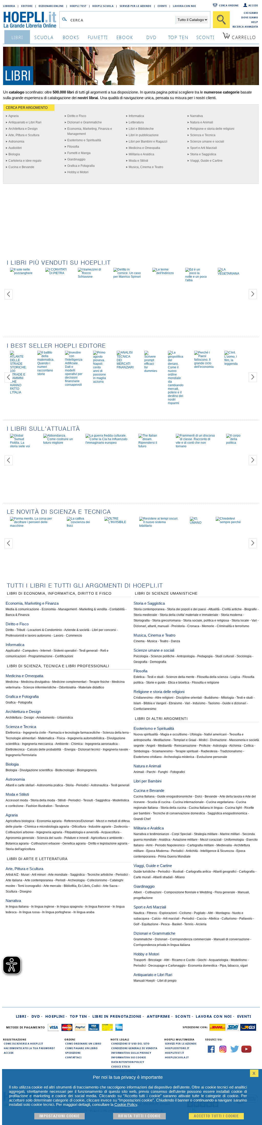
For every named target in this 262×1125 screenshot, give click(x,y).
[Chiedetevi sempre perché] (229, 522)
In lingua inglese (42, 906)
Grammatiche (143, 939)
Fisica (61, 738)
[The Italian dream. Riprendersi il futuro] (151, 446)
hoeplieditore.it (177, 1048)
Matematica (46, 738)
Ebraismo (175, 703)
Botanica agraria (17, 843)
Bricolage (155, 960)
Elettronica (13, 732)
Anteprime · (160, 1016)
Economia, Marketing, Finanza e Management (89, 131)
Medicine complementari (69, 682)
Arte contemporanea (39, 880)
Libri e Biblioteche (141, 129)
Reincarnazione (185, 745)
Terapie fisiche (99, 682)
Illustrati (178, 871)
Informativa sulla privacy (131, 1052)
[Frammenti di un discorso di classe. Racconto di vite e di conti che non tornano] (195, 446)
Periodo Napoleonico (170, 845)
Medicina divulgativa (35, 682)
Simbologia (141, 751)
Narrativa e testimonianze (151, 834)
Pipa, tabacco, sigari (234, 965)
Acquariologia (218, 960)
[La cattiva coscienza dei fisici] (80, 526)
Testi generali (88, 650)
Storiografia (142, 620)
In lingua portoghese (56, 912)
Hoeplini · (56, 1016)
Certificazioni (64, 656)
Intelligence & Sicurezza (217, 851)
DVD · (37, 1016)
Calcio (156, 918)
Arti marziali (171, 918)
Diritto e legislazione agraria (107, 843)
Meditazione (162, 740)
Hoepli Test (78, 5)
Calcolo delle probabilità (44, 749)
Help (254, 22)
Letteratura (136, 122)
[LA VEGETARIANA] (230, 273)
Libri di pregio (167, 980)
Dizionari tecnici (89, 749)
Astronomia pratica (50, 785)
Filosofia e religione (205, 682)
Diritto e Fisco (76, 116)
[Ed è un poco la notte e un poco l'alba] (196, 280)
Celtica (249, 745)
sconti (205, 37)
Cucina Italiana (144, 796)
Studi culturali (224, 656)
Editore (26, 5)
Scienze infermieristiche (39, 687)
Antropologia (186, 656)
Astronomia (16, 141)
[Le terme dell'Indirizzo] (163, 273)
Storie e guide (156, 682)
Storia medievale (145, 615)
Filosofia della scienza (212, 677)
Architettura (13, 717)
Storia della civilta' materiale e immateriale (189, 615)
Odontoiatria (67, 687)
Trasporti (140, 960)
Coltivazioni (153, 892)
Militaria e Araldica (141, 154)
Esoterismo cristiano (148, 757)
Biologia (14, 154)
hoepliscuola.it (177, 1057)
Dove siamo (249, 17)
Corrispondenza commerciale (190, 939)
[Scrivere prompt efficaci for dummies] (150, 371)
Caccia (201, 918)
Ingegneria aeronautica (101, 744)
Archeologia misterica (179, 757)
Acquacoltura (110, 832)
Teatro (164, 641)
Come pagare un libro (81, 1048)
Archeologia (76, 880)
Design (29, 717)
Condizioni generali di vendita (134, 1048)
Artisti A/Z (12, 874)
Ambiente (62, 744)
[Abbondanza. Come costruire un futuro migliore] (59, 442)
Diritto (10, 630)
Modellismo (239, 960)
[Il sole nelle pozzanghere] (22, 273)
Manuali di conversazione (231, 939)
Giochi (202, 960)
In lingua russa (29, 912)
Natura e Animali (201, 122)
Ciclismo (185, 913)
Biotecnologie (64, 770)
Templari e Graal (184, 740)
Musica (152, 641)
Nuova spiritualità (146, 734)
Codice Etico (120, 1066)
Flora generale (225, 892)
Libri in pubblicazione (144, 135)
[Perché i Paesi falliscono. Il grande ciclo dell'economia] (204, 367)
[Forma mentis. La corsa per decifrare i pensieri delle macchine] (33, 526)
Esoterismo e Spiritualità (84, 140)
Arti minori (39, 874)
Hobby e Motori (78, 172)
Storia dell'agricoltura (20, 849)
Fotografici (177, 772)
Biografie (250, 609)
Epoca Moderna (157, 851)
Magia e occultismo (173, 734)
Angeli (150, 745)
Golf (136, 924)
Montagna (223, 913)
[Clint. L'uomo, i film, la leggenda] (231, 364)
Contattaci (73, 1057)
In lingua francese (97, 906)
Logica (235, 677)
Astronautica (99, 785)
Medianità (165, 745)
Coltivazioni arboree (20, 832)
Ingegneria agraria (49, 832)
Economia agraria (49, 821)
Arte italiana (14, 880)
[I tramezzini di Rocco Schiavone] (90, 276)
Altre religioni (164, 697)
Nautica (139, 913)
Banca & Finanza (17, 615)
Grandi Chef (142, 819)
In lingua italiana (17, 906)
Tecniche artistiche (100, 874)
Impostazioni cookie (59, 1116)
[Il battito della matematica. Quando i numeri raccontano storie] (45, 374)
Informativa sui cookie (128, 1057)
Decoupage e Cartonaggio (166, 965)
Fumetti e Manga (79, 153)
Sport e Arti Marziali (203, 148)
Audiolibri (15, 148)
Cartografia (247, 871)
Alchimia (235, 745)
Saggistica (102, 800)
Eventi (162, 5)
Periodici (82, 785)
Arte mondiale (58, 874)
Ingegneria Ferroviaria (21, 755)
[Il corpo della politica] (234, 442)
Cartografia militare (200, 845)
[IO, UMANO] (197, 522)
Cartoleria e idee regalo (24, 160)
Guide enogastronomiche (174, 796)
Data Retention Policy (127, 1061)
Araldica (164, 839)
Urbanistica (65, 717)
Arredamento (45, 717)
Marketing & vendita (93, 609)
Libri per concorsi (104, 630)
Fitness (152, 913)
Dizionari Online (51, 5)
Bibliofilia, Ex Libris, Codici (82, 886)
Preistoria (178, 626)
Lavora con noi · (215, 1016)
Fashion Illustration (39, 806)
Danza (175, 641)
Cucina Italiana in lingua (206, 808)
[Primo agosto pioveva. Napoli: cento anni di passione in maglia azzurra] (99, 381)
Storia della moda (42, 800)
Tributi (20, 630)
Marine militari (230, 834)
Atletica (214, 918)
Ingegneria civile (34, 732)
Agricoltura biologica (20, 821)
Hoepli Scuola (103, 5)
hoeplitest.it (174, 1052)
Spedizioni (73, 1052)
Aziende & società (76, 630)
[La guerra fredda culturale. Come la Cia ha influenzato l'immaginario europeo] (106, 442)
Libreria (9, 5)
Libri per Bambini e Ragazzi (148, 141)
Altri (210, 913)
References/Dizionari (79, 821)
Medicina (12, 682)
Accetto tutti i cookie (216, 1116)
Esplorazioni (168, 913)
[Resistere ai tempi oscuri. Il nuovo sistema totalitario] (159, 526)
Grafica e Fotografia (81, 166)
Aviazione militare (185, 839)
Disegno (25, 891)
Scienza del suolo (49, 838)
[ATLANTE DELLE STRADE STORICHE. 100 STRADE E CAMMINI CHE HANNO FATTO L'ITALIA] (18, 392)
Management (67, 609)
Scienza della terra (116, 732)
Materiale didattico (91, 687)
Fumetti (98, 37)
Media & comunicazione (22, 609)
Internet (45, 650)
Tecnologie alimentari (21, 738)
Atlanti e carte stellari (20, 785)
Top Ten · (80, 1016)
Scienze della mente (180, 677)
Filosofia (73, 146)
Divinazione (218, 740)
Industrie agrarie (100, 826)
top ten (178, 37)
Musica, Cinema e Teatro (146, 167)
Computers (30, 650)
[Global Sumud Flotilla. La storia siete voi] (21, 446)
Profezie (205, 745)
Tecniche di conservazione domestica (179, 813)
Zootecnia (121, 826)
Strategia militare (205, 834)
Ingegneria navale (115, 749)
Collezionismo (97, 880)
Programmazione (40, 656)
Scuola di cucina (158, 802)
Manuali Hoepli (144, 980)
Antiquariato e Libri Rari (24, 122)
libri (17, 37)
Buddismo (211, 697)
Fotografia (25, 702)
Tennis (188, 924)
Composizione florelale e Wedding (188, 892)
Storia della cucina (173, 808)
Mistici (203, 740)
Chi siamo (251, 12)
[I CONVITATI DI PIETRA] (56, 273)
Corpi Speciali (181, 834)
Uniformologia (234, 839)
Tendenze (62, 806)
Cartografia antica (198, 871)
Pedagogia (205, 656)
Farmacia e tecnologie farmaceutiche (74, 732)
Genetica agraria (74, 843)
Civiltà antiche (232, 609)
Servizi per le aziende (135, 5)
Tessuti (88, 800)
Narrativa (196, 116)
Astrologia (220, 745)
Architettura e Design (23, 129)
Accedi (253, 5)
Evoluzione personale (212, 757)
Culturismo (229, 918)
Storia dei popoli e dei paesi (186, 609)
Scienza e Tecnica (202, 135)
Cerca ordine (229, 5)
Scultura (11, 891)
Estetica (139, 677)
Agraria (13, 116)
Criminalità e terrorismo (233, 626)
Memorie (208, 626)
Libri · (22, 1016)
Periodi (61, 880)
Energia (69, 749)
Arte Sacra (110, 886)
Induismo (199, 703)
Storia (70, 785)
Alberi (138, 892)
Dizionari (161, 939)
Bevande (211, 796)
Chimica (77, 744)
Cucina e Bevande (21, 167)
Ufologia (196, 734)
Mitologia (227, 697)
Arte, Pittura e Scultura (23, 135)
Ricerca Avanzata (245, 26)
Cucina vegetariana (220, 802)
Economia (49, 609)
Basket (177, 924)
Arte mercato (52, 886)
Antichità (192, 851)
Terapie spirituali (186, 751)
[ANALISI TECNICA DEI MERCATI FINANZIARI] (125, 367)
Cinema (139, 641)
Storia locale (240, 620)
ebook (124, 37)
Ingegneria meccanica (37, 744)
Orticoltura (79, 826)
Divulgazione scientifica (36, 770)
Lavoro (58, 635)
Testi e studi (155, 677)
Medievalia (224, 845)
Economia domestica (202, 965)
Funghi (163, 772)
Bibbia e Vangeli (155, 703)
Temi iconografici (29, 886)
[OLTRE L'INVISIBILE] (116, 522)
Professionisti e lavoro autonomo (28, 635)
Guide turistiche (144, 871)
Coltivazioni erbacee (45, 843)
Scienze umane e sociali (207, 141)
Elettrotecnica (15, 749)
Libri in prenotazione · (118, 1016)
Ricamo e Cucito (183, 960)
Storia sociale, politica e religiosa (206, 620)
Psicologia (141, 656)
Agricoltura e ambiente (106, 838)
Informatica (136, 116)
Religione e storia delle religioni (212, 129)
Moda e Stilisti (138, 160)
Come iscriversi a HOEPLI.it (23, 1043)
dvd (151, 37)
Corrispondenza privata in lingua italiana (162, 945)
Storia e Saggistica (203, 154)
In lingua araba (83, 912)
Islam (137, 703)
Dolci (198, 796)
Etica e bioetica (178, 682)
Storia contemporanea (149, 609)
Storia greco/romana (166, 620)
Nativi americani (215, 734)
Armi (149, 845)
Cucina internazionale (188, 802)
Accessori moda (17, 800)
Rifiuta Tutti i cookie (139, 1116)
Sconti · (184, 1016)
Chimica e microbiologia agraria (47, 826)
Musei (25, 874)
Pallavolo (245, 918)
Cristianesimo (143, 697)
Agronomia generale (20, 838)
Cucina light (233, 808)
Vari (254, 620)
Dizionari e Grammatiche (84, 122)
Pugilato (199, 913)
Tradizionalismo (231, 751)
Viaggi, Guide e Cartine (206, 160)
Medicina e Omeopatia (144, 148)
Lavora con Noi (184, 5)
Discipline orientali (189, 697)
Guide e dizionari (234, 703)
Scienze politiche (162, 656)
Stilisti (62, 800)
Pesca (165, 924)
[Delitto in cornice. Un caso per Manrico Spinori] (127, 276)
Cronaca (193, 626)
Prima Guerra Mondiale (174, 856)
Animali (139, 772)
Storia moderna (231, 615)
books (71, 37)
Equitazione (150, 924)
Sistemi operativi (65, 650)
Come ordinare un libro (83, 1043)
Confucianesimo (145, 709)
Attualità (214, 609)
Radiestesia (209, 751)
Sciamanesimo (162, 751)
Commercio (74, 635)
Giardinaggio (76, 159)
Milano (180, 877)
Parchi (151, 772)
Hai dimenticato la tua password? (29, 1048)
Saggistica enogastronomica (227, 813)
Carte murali (142, 877)
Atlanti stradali (163, 877)
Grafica (11, 702)
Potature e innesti (76, 838)
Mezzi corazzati (211, 839)
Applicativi (13, 650)
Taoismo (214, 703)
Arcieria (201, 924)
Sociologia (244, 656)
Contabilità (117, 609)
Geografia (140, 662)
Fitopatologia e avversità (82, 832)
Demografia (158, 662)
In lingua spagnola (70, 906)
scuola (44, 37)
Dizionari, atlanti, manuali (151, 626)
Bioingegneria (87, 770)
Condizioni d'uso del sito (130, 1043)
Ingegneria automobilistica (86, 738)
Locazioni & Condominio (45, 630)
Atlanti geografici (224, 871)
